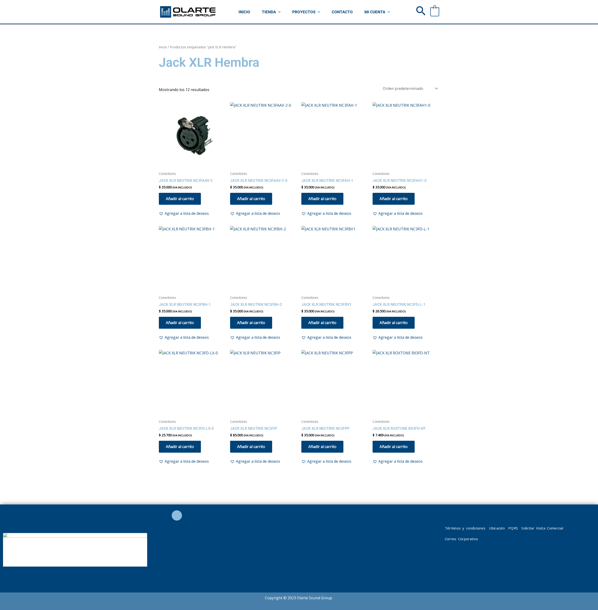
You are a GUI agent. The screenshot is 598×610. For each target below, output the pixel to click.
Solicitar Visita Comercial (542, 528)
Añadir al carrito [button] (180, 198)
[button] (278, 12)
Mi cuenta (374, 12)
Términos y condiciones (465, 528)
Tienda (269, 12)
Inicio (244, 12)
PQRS (513, 528)
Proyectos (303, 12)
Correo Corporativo (461, 538)
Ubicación (497, 528)
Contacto (342, 12)
